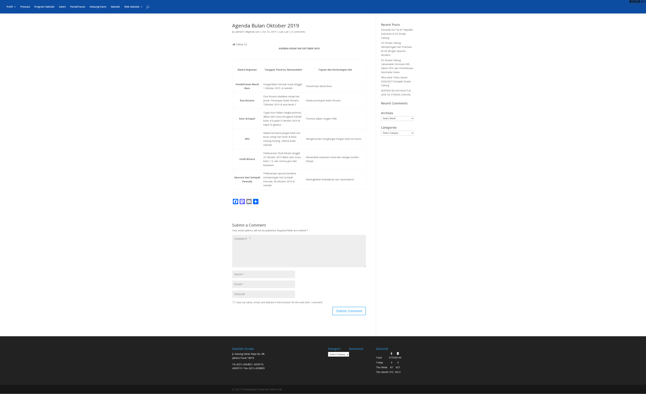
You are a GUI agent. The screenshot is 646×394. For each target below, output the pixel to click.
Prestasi (25, 7)
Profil (10, 7)
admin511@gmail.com (247, 31)
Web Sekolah (131, 7)
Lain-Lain (284, 31)
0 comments (298, 31)
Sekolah (115, 7)
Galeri (62, 7)
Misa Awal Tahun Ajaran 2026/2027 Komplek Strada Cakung (396, 81)
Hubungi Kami (98, 7)
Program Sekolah (44, 7)
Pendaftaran (77, 7)
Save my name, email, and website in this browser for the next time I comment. (279, 302)
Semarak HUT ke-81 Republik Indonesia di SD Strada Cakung (397, 33)
